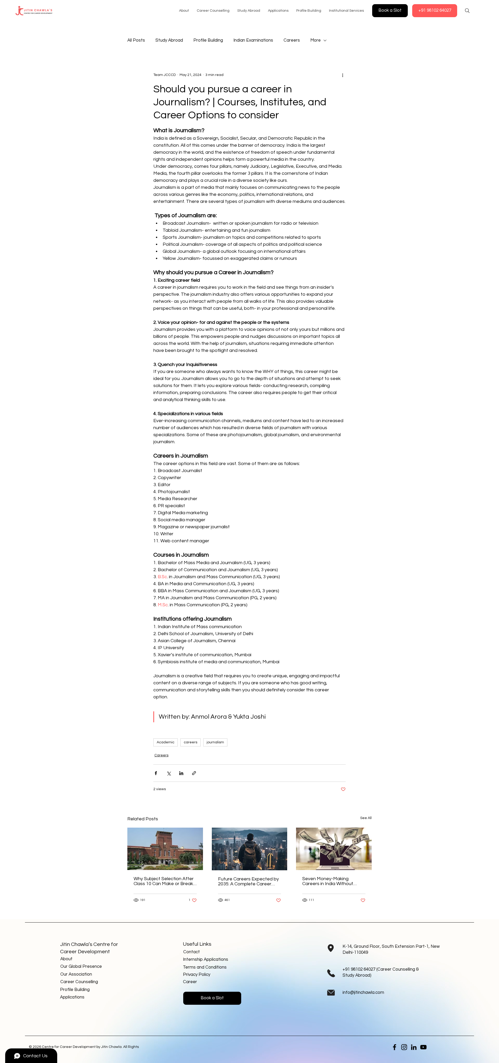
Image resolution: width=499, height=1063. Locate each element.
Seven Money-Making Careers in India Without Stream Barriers (327, 881)
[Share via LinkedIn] (181, 773)
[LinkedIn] (414, 1047)
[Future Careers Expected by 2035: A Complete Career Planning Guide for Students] (249, 849)
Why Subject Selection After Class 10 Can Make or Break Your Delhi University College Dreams (164, 881)
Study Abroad (169, 40)
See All (366, 818)
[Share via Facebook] (155, 773)
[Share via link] (194, 773)
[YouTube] (423, 1047)
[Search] (467, 10)
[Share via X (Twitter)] (168, 773)
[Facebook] (394, 1047)
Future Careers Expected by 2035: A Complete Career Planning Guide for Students (248, 881)
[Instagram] (404, 1047)
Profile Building (208, 40)
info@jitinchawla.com (363, 992)
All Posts (136, 40)
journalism (215, 742)
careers (190, 742)
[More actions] (342, 75)
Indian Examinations (253, 40)
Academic (165, 742)
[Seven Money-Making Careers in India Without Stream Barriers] (334, 849)
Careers (292, 40)
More (315, 40)
